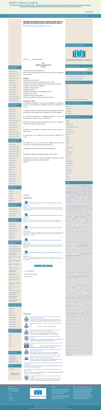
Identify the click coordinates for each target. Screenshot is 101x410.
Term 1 (10, 334)
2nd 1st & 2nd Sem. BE (14, 120)
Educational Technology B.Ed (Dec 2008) (84, 266)
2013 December (12, 324)
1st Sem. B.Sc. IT (12, 71)
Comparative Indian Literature (72, 127)
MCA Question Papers (87, 295)
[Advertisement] (43, 42)
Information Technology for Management (75, 288)
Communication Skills (87, 223)
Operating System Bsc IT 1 (71, 305)
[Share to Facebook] (28, 195)
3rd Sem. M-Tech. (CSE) (14, 151)
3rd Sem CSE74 (12, 176)
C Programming (87, 220)
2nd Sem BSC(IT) (70, 194)
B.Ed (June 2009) (69, 209)
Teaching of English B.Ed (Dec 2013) (81, 336)
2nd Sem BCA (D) (80, 192)
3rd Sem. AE (11, 171)
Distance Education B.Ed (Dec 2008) (85, 249)
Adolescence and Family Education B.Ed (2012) (82, 204)
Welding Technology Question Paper (77, 352)
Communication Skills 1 (71, 224)
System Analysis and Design (83, 328)
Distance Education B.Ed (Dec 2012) (72, 252)
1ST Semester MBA (82, 185)
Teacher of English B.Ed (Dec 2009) (81, 334)
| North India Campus (67, 408)
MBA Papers (76, 295)
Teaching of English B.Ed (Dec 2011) (81, 335)
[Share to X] (27, 195)
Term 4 (10, 341)
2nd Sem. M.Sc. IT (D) (13, 131)
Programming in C (73, 317)
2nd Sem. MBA (12, 113)
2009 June (11, 310)
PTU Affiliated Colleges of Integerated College (84, 308)
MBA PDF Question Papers (14, 251)
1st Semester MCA (85, 190)
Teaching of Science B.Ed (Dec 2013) (76, 343)
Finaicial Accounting (82, 275)
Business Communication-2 (81, 216)
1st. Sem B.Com (12, 76)
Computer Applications (83, 226)
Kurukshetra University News (79, 294)
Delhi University (50, 16)
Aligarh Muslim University (80, 205)
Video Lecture (74, 350)
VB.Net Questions (55, 408)
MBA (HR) (11, 191)
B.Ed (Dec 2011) (84, 206)
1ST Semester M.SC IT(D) (71, 185)
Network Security (76, 302)
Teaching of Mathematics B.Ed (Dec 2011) (84, 338)
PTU (71, 16)
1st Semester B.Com (76, 187)
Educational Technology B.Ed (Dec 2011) (73, 268)
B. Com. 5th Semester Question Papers (74, 78)
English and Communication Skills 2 (84, 273)
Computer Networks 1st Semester (72, 230)
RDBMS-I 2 (77, 324)
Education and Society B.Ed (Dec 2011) (81, 260)
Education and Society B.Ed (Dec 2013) (84, 261)
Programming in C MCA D (82, 317)
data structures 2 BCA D (79, 353)
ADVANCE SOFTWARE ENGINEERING (84, 197)
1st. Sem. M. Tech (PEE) (14, 98)
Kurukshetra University (62, 16)
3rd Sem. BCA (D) (12, 160)
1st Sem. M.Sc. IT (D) (13, 100)
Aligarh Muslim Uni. (13, 358)
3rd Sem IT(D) (12, 183)
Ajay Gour (50, 408)
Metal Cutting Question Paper (84, 299)
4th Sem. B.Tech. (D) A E (14, 211)
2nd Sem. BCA (12, 111)
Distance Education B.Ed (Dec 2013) (85, 252)
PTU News (11, 362)
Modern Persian (69, 165)
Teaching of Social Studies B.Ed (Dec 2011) (80, 345)
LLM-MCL (68, 106)
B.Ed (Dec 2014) (80, 208)
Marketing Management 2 (76, 298)
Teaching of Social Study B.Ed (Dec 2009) (75, 347)
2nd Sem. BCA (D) (13, 122)
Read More (29, 210)
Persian (67, 167)
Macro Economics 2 (71, 297)
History (67, 149)
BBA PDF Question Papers (14, 290)
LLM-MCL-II (68, 108)
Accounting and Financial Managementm (79, 201)
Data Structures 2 (88, 242)
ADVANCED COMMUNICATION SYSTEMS (75, 198)
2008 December (12, 315)
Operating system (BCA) (81, 305)
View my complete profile (13, 390)
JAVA (61, 408)
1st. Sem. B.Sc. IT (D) (13, 73)
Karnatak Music (69, 161)
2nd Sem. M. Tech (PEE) (14, 136)
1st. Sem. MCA (12, 91)
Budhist (67, 122)
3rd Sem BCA (12, 162)
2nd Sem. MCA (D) (13, 127)
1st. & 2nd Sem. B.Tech (14, 78)
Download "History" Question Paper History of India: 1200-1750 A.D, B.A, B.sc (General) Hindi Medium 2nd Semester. (61, 397)
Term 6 (10, 346)
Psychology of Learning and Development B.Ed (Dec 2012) (76, 323)
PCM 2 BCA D (69, 308)
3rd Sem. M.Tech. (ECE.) (14, 149)
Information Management (86, 287)
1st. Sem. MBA (12, 94)
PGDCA (73, 308)
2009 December (12, 317)
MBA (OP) (11, 200)
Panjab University (78, 16)
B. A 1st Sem (41, 16)
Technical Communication (87, 347)
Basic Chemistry (86, 212)
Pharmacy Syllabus (88, 313)
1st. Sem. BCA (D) (13, 85)
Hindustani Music (69, 147)
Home (10, 16)
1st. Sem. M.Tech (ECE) (14, 96)
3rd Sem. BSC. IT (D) (13, 156)
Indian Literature (69, 151)
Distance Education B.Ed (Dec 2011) (85, 250)
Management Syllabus (81, 297)
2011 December (12, 319)
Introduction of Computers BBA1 (84, 290)
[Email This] (24, 195)
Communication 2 (77, 223)
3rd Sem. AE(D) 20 (13, 174)
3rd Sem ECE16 (12, 180)
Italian (67, 156)
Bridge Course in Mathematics (78, 215)
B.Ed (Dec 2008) (70, 206)
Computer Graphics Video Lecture (79, 227)
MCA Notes (81, 295)
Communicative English (71, 226)
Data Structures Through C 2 (72, 243)
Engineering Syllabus (81, 272)
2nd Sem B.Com (77, 191)
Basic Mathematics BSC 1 (86, 213)
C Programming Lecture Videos (82, 222)
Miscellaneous (69, 113)
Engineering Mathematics (81, 270)
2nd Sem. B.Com (12, 109)
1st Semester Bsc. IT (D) (80, 188)
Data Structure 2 (81, 242)
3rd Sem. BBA (12, 165)
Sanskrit (68, 179)
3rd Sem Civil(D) (12, 144)
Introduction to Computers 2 (71, 291)
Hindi (67, 145)
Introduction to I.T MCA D (82, 291)
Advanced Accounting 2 (71, 205)
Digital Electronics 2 (84, 248)
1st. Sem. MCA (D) (13, 89)
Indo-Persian (68, 154)
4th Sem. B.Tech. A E (13, 209)
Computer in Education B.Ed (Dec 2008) (77, 234)
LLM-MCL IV (68, 111)
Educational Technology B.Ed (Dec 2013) (79, 269)
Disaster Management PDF (14, 248)
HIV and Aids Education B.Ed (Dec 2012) (78, 283)
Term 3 (10, 339)
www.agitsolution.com (62, 406)
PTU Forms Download (80, 312)
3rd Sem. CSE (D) (12, 178)
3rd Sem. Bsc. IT (12, 167)
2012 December (12, 322)
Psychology (68, 172)
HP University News (80, 284)
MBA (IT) (11, 196)
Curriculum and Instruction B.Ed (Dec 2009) (78, 237)
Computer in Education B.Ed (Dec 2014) (80, 235)
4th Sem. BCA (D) (12, 213)
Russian (67, 176)
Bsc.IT (86, 215)
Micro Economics (78, 301)
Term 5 (10, 343)
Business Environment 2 (79, 217)
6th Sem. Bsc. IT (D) (13, 230)
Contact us (11, 399)
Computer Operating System (83, 230)
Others (86, 16)
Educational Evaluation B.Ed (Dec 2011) (76, 264)
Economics (68, 133)
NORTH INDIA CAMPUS (23, 2)
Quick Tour (34, 16)
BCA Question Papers (72, 211)
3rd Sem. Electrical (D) (13, 153)
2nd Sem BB (84, 191)
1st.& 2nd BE (11, 80)
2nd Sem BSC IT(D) (88, 192)
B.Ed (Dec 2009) (77, 206)
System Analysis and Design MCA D (80, 330)
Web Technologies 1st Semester (84, 350)
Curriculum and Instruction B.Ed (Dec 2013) (74, 239)
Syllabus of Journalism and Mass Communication (79, 327)
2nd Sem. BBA (12, 118)
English (67, 136)
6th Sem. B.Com (12, 226)
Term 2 (10, 337)
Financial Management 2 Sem (77, 276)
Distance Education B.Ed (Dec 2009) (72, 250)
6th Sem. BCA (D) (12, 228)
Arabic (67, 120)
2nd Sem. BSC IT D (13, 125)
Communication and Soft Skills (85, 224)
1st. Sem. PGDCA (12, 87)
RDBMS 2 (73, 324)
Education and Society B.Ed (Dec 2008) (79, 258)
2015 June (11, 312)
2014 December (12, 326)
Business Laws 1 (88, 217)
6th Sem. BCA (27, 26)
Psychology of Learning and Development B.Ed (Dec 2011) (82, 321)
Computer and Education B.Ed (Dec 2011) (74, 233)
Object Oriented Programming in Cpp (83, 303)
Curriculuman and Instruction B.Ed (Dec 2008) (80, 241)
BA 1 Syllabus (84, 209)
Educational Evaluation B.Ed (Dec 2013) (80, 265)
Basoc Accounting (69, 215)
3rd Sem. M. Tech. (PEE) (14, 147)
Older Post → (49, 265)
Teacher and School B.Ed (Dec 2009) (81, 331)
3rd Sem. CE (11, 169)
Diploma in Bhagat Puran (14, 277)
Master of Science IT (13, 267)
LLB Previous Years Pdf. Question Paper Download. (77, 99)
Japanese (68, 158)
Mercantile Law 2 (75, 299)
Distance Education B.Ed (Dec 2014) (72, 254)
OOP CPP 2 (82, 302)
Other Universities (85, 306)
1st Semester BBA (85, 187)
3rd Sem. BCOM (12, 158)
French (67, 138)
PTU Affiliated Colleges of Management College (74, 309)
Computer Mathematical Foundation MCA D (84, 228)
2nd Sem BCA (72, 193)
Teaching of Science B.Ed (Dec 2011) (76, 342)
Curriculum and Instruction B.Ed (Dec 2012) (84, 238)
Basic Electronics (77, 213)
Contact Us (26, 16)
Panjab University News (14, 361)
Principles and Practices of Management (75, 314)
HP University (12, 355)
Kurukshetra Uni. (12, 359)
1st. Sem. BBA (12, 82)
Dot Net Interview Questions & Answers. (79, 255)
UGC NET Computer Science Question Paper (75, 349)
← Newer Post (38, 265)
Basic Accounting (78, 212)
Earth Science (69, 129)
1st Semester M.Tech (75, 190)
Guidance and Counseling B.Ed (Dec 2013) (84, 280)
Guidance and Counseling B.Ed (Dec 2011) (77, 279)
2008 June (11, 308)
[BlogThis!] (25, 195)
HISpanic (68, 142)
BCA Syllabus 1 (80, 211)
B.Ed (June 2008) (88, 208)
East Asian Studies (70, 131)
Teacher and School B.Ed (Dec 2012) (81, 332)
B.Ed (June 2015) (77, 209)
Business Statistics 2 (76, 220)
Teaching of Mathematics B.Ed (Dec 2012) (73, 339)
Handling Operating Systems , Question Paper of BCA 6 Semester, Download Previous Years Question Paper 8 (43, 22)
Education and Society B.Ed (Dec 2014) (73, 262)
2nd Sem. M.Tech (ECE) (14, 134)
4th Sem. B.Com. (12, 215)
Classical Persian (69, 124)
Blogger (17, 374)
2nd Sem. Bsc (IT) (12, 116)
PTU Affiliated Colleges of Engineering (79, 310)
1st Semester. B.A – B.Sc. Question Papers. (75, 76)
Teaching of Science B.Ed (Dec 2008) (76, 341)
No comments (49, 26)
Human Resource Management (81, 286)
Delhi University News (82, 245)
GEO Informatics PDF (13, 246)
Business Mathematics (71, 219)
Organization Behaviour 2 (76, 306)
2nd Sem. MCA (12, 129)
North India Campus (42, 25)
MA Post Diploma (69, 163)
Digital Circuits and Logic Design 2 (81, 246)
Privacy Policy (18, 16)
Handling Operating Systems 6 (37, 26)
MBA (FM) (11, 193)
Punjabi (67, 174)
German (67, 140)
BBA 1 (88, 209)
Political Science (69, 170)
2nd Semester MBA (80, 194)
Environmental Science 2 (71, 275)
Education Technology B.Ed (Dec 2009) (76, 257)
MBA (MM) (11, 198)
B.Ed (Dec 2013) (72, 208)
